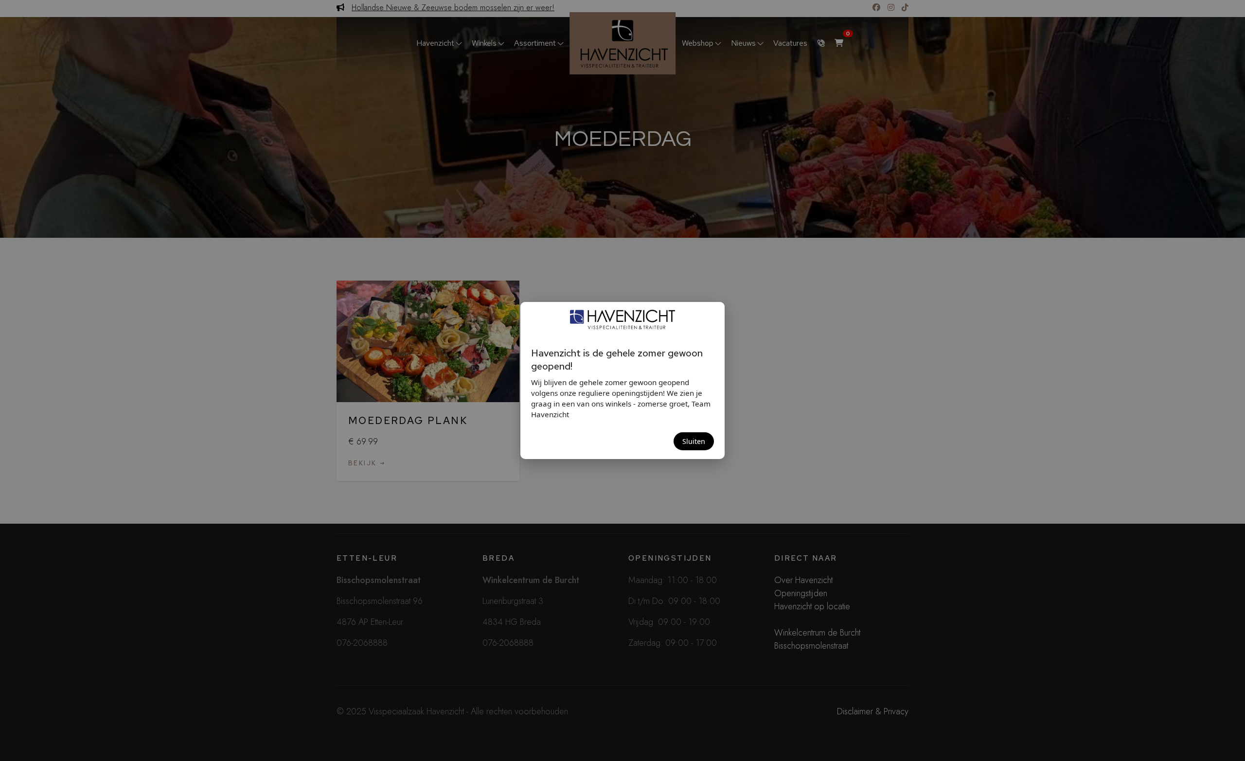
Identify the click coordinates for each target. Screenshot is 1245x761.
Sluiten (693, 441)
